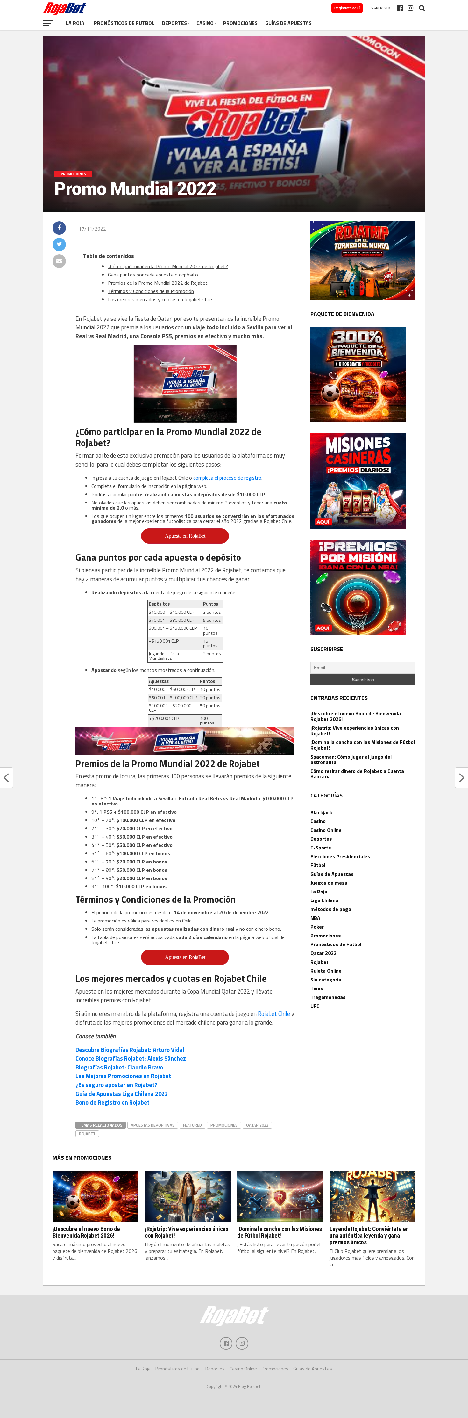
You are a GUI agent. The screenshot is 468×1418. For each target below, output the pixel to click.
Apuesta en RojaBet (185, 536)
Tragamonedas (327, 997)
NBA (315, 918)
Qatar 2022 (257, 1125)
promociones (224, 1125)
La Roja (75, 23)
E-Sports (320, 847)
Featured (192, 1125)
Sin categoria (325, 979)
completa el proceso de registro (227, 477)
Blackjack (321, 812)
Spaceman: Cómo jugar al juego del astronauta (351, 759)
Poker (317, 926)
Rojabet (87, 1133)
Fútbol (317, 865)
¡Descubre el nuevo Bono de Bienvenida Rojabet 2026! (355, 716)
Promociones (240, 23)
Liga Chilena (324, 900)
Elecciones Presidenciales (340, 856)
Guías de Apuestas (288, 23)
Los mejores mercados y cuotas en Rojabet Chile (160, 299)
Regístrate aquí (347, 8)
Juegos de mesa (328, 882)
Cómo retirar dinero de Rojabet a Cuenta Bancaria (357, 774)
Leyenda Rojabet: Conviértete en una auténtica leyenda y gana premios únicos (369, 1235)
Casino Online (326, 830)
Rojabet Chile (274, 1013)
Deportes (174, 23)
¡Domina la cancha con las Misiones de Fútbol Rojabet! (362, 745)
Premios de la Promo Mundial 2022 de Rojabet (158, 283)
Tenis (316, 988)
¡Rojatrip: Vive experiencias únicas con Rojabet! (354, 730)
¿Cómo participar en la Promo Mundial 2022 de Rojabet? (168, 266)
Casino (205, 23)
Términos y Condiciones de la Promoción (151, 291)
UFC (314, 1006)
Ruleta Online (326, 970)
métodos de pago (330, 909)
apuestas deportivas (152, 1125)
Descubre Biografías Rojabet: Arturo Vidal (129, 1049)
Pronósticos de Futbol (124, 23)
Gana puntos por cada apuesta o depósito (153, 274)
